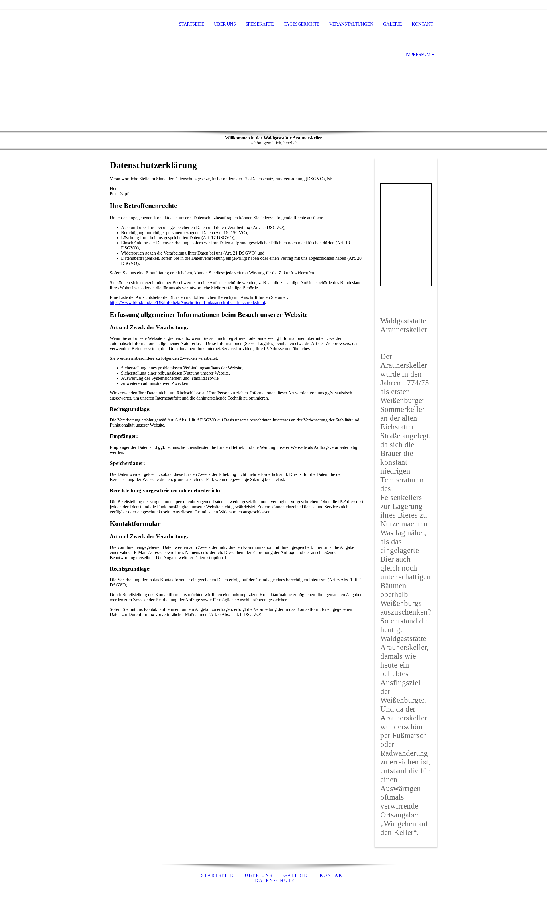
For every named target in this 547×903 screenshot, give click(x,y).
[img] (138, 24)
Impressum (417, 54)
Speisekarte (260, 24)
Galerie (392, 24)
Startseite (191, 24)
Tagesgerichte (301, 24)
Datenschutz (275, 880)
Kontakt (422, 24)
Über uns (225, 24)
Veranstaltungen (351, 24)
